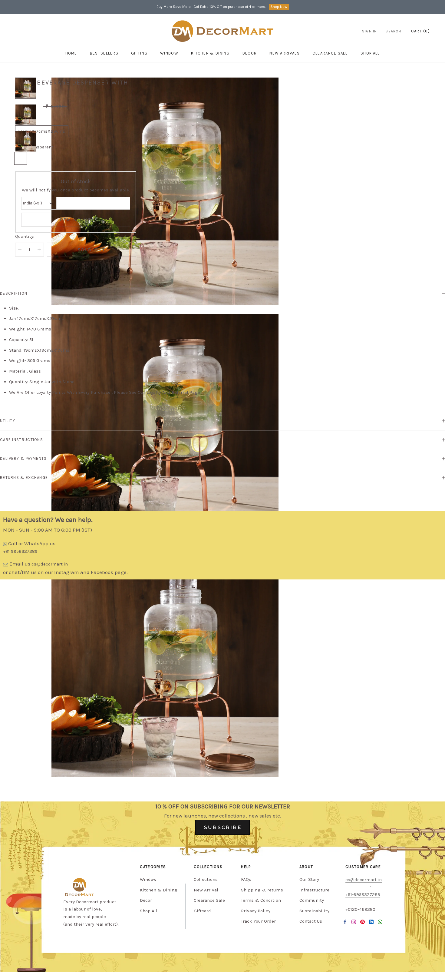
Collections (206, 879)
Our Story (309, 879)
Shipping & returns (262, 890)
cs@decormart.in (49, 564)
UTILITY (7, 420)
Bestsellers (104, 53)
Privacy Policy (255, 911)
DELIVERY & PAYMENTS (23, 458)
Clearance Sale (330, 53)
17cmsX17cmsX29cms (41, 131)
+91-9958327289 (362, 894)
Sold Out (92, 249)
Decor (249, 53)
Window (169, 53)
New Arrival (206, 890)
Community (311, 900)
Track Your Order (258, 921)
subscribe (223, 827)
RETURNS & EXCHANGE (24, 477)
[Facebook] (345, 922)
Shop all (370, 53)
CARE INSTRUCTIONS (21, 439)
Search (393, 31)
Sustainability (314, 911)
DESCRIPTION (13, 293)
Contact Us (310, 921)
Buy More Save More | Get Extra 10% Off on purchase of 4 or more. (211, 7)
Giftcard (202, 911)
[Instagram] (353, 922)
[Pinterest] (362, 922)
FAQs (246, 879)
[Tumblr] (380, 922)
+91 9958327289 (20, 551)
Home (71, 53)
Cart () (420, 31)
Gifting (139, 53)
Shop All (148, 911)
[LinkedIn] (371, 922)
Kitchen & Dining (210, 53)
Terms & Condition (261, 900)
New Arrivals (284, 53)
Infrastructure (314, 890)
